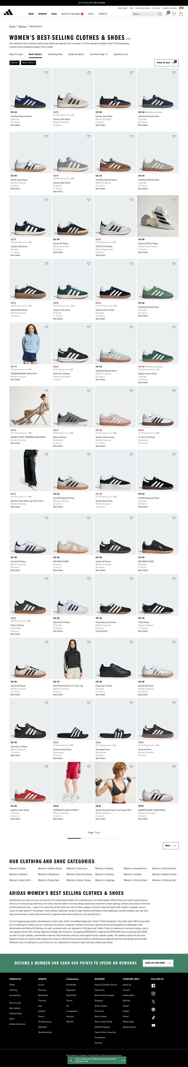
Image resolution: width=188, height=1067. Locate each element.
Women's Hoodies (104, 868)
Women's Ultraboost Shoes (48, 874)
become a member (169, 8)
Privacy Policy (94, 1056)
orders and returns (142, 8)
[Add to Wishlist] (46, 73)
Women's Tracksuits (77, 868)
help (131, 8)
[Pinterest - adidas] (165, 1010)
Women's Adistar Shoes (79, 880)
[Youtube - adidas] (165, 1026)
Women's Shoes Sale (48, 880)
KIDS (54, 14)
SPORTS (103, 14)
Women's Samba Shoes (50, 868)
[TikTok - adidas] (165, 1018)
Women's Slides (17, 868)
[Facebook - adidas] (165, 986)
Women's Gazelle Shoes (164, 874)
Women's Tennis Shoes (135, 880)
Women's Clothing (104, 874)
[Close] (71, 1060)
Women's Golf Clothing (164, 868)
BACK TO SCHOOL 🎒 (72, 14)
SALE (91, 14)
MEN (30, 14)
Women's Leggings (105, 880)
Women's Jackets (133, 874)
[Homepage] (8, 12)
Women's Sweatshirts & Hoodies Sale (136, 868)
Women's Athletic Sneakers (18, 874)
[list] (94, 54)
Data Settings (72, 1056)
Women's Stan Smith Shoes (20, 880)
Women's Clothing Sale (164, 880)
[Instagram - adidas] (165, 994)
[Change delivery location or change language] (181, 8)
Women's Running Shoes (79, 874)
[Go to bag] (180, 14)
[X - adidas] (165, 1002)
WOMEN (42, 14)
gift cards (156, 8)
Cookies (83, 1056)
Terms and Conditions (112, 1056)
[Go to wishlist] (173, 14)
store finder (122, 8)
